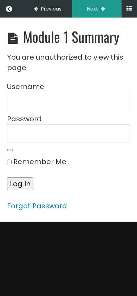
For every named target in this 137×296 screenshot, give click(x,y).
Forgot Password (37, 206)
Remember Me (39, 162)
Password (24, 119)
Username (25, 87)
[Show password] (10, 150)
